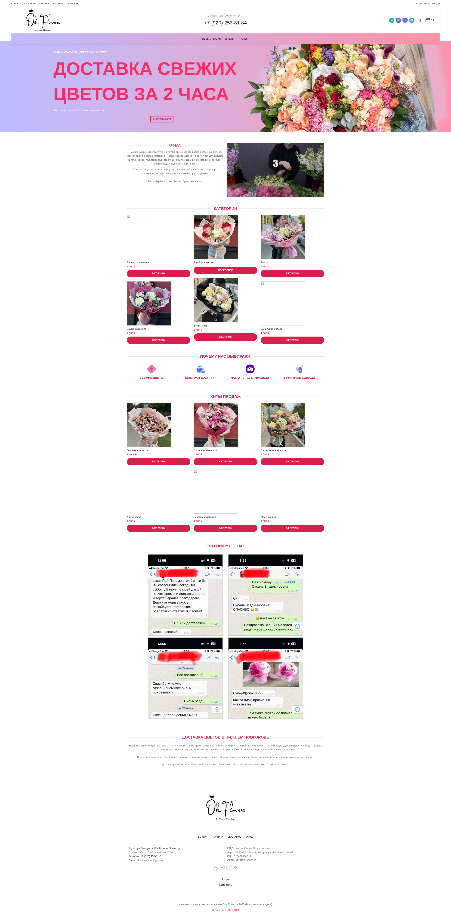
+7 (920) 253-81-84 (151, 856)
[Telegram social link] (411, 20)
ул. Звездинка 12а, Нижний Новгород (158, 848)
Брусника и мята (136, 328)
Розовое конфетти (137, 450)
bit (233, 909)
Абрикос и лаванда (138, 262)
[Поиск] (419, 20)
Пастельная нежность (273, 450)
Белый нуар (201, 325)
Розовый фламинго (205, 516)
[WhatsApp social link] (391, 20)
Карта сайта (225, 885)
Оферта (225, 879)
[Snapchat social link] (405, 20)
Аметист (265, 262)
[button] (158, 273)
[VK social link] (398, 20)
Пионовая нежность (205, 450)
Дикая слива (134, 516)
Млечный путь (269, 516)
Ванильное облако (271, 328)
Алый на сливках (203, 262)
